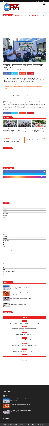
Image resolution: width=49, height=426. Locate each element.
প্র (3, 273)
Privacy (38, 424)
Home (29, 424)
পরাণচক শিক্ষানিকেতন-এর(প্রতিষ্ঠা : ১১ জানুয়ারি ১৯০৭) (9, 271)
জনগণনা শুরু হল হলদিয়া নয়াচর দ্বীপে (19, 15)
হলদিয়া (4, 277)
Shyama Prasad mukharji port (8, 250)
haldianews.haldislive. (7, 232)
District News (5, 213)
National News (6, 240)
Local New (5, 236)
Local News (5, 238)
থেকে (3, 263)
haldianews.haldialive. (7, 228)
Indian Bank (5, 234)
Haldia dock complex (7, 221)
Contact (28, 15)
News (4, 244)
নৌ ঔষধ (4, 269)
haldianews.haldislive (7, 230)
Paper (4, 246)
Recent (4, 248)
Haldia (4, 217)
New (4, 242)
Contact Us (5, 211)
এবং (3, 259)
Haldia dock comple (26, 69)
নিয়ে (3, 267)
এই (3, 257)
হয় (3, 275)
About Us (33, 424)
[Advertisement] (24, 27)
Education (5, 215)
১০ (3, 207)
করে (3, 261)
